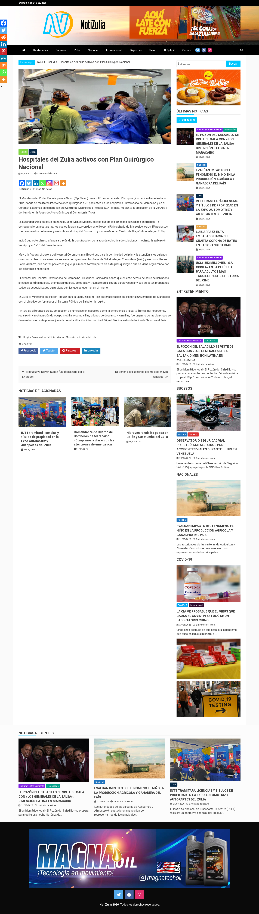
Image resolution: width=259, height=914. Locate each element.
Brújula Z (169, 50)
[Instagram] (49, 183)
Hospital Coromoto (32, 337)
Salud (152, 50)
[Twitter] (29, 183)
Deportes (136, 50)
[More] (63, 183)
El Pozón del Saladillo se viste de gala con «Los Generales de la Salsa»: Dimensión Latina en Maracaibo (217, 143)
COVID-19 (184, 559)
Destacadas (40, 50)
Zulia (77, 50)
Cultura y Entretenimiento (209, 129)
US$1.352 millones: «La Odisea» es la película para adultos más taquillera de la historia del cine (217, 271)
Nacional (93, 50)
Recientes (186, 120)
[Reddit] (3, 37)
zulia (94, 337)
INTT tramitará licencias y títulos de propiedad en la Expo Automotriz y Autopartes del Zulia (201, 795)
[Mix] (3, 65)
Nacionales (187, 474)
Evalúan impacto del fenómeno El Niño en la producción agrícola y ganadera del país (205, 530)
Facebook (29, 350)
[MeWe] (3, 58)
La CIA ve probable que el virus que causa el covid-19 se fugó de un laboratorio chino (206, 616)
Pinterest (71, 350)
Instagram (139, 894)
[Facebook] (22, 183)
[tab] (187, 120)
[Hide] (1, 86)
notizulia (81, 337)
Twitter (50, 350)
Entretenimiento (193, 291)
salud (88, 337)
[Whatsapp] (42, 183)
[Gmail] (56, 183)
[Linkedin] (36, 183)
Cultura (186, 50)
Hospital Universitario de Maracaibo (59, 337)
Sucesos (61, 50)
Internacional (114, 50)
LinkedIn (92, 350)
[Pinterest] (3, 51)
